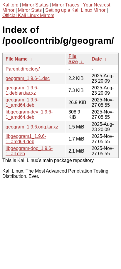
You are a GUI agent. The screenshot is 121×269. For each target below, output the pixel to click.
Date (97, 58)
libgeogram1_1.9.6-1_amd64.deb (26, 139)
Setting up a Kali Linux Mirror (75, 10)
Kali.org (10, 4)
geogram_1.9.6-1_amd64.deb (22, 102)
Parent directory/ (23, 68)
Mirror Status (35, 4)
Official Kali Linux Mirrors (28, 15)
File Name (17, 58)
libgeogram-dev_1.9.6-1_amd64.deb (29, 114)
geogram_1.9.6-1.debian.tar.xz (22, 90)
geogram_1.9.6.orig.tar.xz (32, 126)
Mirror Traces (65, 4)
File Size (73, 59)
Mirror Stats (30, 10)
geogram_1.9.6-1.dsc (28, 78)
